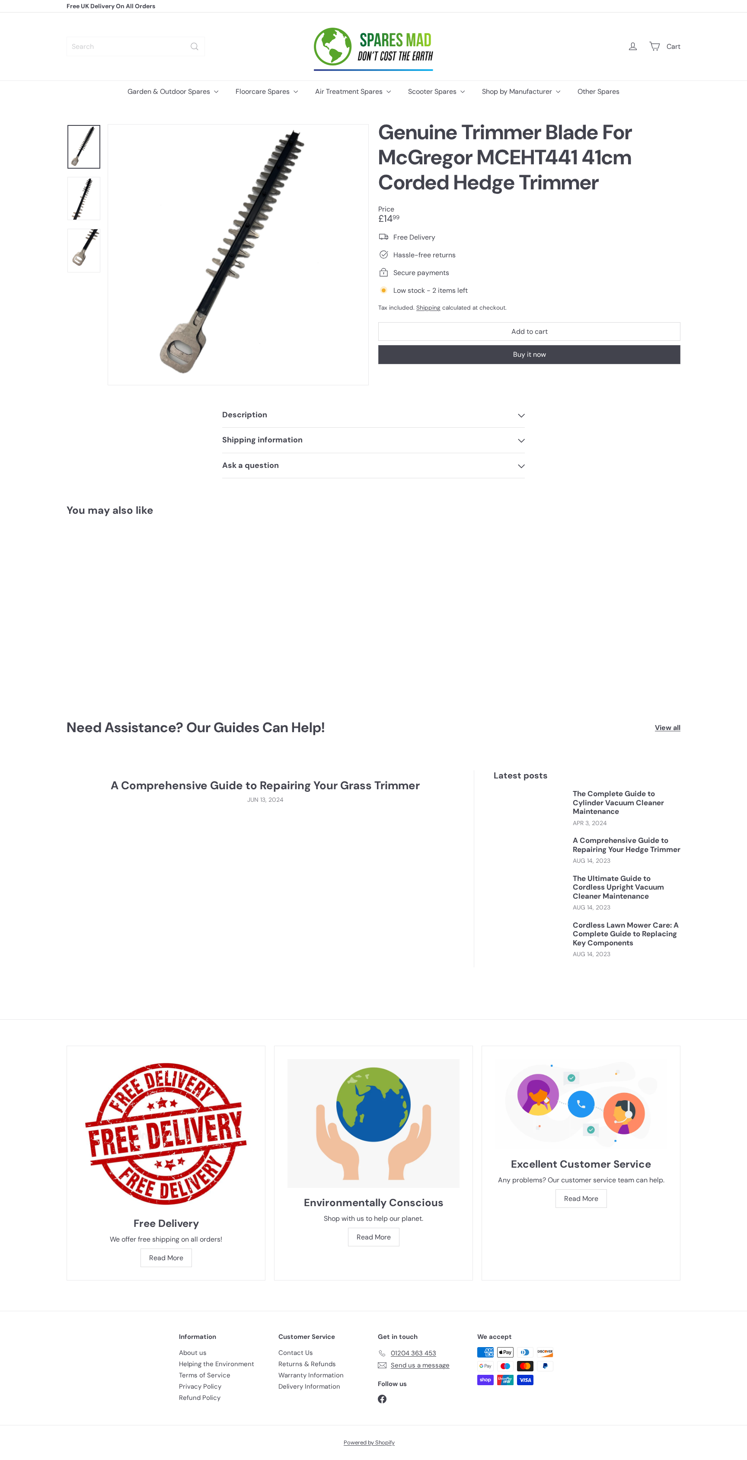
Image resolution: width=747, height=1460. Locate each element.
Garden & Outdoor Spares (170, 91)
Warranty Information (311, 1375)
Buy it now (529, 354)
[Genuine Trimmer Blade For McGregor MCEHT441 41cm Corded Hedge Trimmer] (114, 611)
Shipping (428, 307)
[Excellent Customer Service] (581, 1104)
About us (193, 1352)
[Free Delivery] (166, 1134)
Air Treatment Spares (349, 91)
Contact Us (295, 1352)
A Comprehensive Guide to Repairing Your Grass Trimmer (265, 785)
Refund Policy (199, 1397)
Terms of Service (204, 1375)
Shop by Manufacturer (518, 91)
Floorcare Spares (263, 91)
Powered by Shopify (369, 1442)
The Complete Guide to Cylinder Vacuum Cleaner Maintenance (618, 802)
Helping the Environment (216, 1364)
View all (667, 728)
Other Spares (598, 91)
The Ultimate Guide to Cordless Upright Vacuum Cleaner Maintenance (618, 887)
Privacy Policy (200, 1386)
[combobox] (136, 46)
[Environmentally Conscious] (373, 1123)
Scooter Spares (433, 91)
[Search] (194, 46)
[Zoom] (238, 255)
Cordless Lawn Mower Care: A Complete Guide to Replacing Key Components (626, 934)
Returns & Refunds (307, 1364)
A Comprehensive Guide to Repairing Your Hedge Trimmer (626, 845)
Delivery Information (309, 1386)
